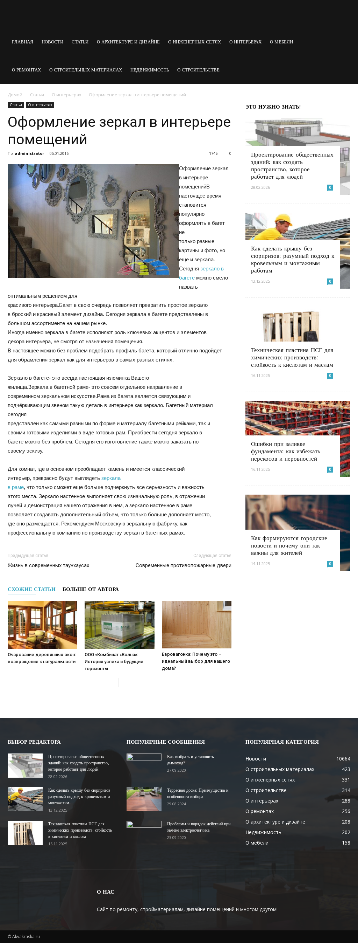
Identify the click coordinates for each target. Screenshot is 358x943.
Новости (52, 41)
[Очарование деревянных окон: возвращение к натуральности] (42, 625)
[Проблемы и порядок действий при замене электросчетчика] (144, 833)
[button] (342, 42)
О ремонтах (26, 70)
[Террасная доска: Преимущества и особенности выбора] (144, 799)
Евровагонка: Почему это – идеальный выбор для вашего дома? (196, 661)
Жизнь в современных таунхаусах (48, 565)
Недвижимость (149, 70)
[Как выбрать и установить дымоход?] (144, 765)
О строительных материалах (85, 70)
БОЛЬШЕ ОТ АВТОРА (91, 589)
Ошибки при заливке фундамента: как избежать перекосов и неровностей (285, 451)
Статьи (80, 41)
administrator (29, 153)
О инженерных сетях (194, 41)
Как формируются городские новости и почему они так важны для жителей (289, 545)
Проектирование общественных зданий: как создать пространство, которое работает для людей (292, 165)
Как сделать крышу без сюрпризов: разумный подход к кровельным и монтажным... (80, 796)
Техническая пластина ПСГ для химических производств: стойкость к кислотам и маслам (292, 357)
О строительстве (198, 70)
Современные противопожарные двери (183, 565)
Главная (22, 41)
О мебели (281, 41)
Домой (15, 95)
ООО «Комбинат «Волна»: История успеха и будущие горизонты (114, 661)
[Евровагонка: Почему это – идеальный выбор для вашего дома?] (196, 624)
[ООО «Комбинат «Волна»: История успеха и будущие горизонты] (119, 625)
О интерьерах (245, 41)
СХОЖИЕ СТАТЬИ (32, 589)
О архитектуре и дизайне (128, 41)
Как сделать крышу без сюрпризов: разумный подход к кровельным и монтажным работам (292, 259)
